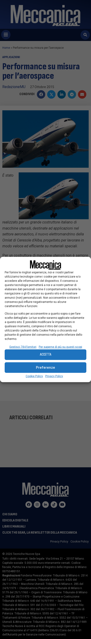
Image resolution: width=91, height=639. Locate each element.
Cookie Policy (34, 376)
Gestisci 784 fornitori (22, 346)
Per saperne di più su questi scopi (60, 346)
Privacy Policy (54, 376)
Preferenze (45, 367)
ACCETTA (45, 354)
